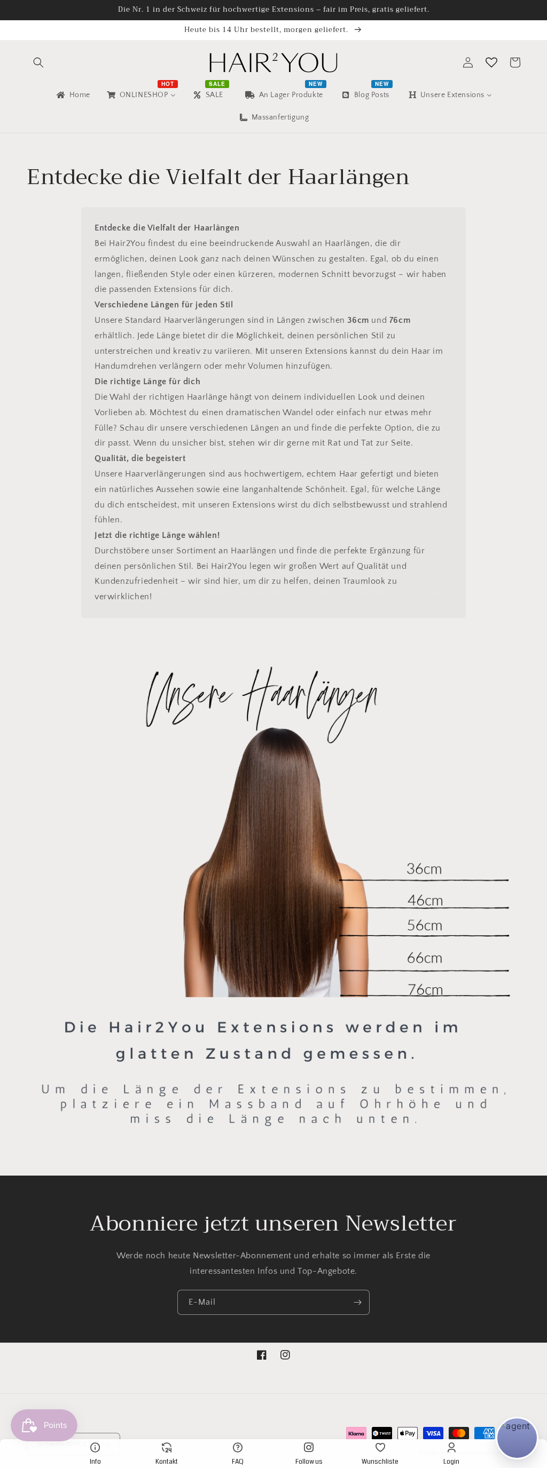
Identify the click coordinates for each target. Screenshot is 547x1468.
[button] (38, 62)
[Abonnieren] (357, 1302)
